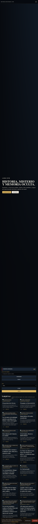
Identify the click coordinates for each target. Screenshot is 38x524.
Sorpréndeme (15, 192)
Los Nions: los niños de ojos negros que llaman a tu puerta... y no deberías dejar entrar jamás (27, 453)
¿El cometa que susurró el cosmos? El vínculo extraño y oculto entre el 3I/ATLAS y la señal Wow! (27, 508)
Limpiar (19, 391)
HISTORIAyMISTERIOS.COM (7, 1)
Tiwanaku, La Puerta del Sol (27, 403)
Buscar (19, 379)
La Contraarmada (24, 469)
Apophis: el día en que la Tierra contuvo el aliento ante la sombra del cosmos (27, 489)
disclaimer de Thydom (15, 521)
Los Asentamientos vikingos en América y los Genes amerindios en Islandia (10, 471)
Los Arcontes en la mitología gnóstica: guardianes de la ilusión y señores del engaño (10, 419)
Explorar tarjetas (6, 192)
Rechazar (27, 520)
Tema (3, 383)
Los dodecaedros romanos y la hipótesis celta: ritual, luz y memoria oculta (10, 451)
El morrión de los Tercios (9, 403)
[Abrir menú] (36, 2)
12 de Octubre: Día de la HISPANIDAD (26, 434)
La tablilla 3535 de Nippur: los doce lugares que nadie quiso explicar (9, 489)
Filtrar (19, 388)
